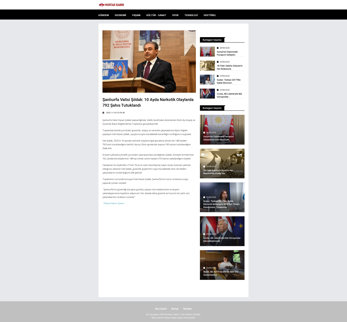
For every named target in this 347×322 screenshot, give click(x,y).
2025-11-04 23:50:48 (115, 112)
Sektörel (210, 15)
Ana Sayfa (161, 308)
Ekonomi (120, 15)
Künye (175, 308)
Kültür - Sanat (156, 15)
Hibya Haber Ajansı (174, 317)
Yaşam (136, 15)
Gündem (103, 15)
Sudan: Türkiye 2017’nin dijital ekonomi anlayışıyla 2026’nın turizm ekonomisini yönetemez (221, 204)
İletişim (187, 308)
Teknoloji (191, 15)
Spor (175, 15)
